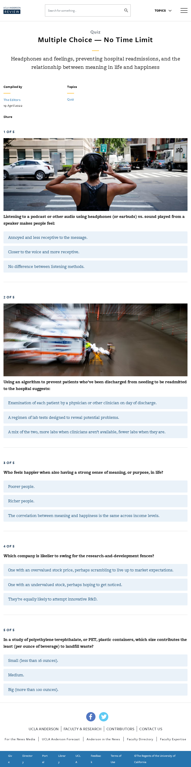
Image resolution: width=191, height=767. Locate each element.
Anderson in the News (103, 739)
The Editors (11, 99)
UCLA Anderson (43, 729)
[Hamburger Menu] (184, 10)
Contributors (120, 729)
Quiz (70, 99)
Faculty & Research (83, 729)
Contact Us (150, 729)
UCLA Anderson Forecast (61, 739)
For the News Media (20, 739)
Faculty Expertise (173, 739)
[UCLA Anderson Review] (18, 10)
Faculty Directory (140, 739)
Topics (161, 10)
